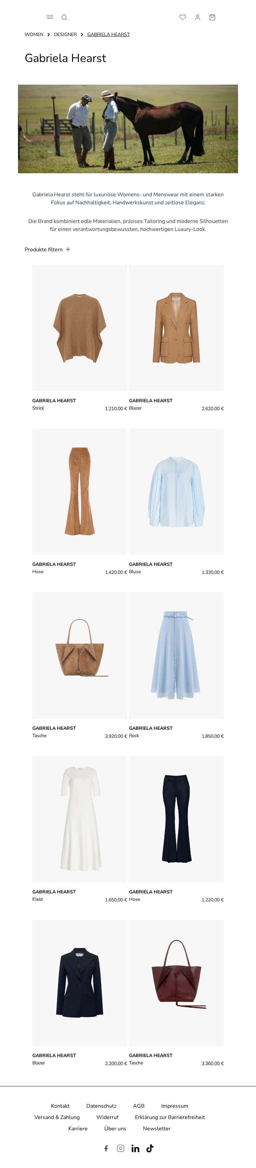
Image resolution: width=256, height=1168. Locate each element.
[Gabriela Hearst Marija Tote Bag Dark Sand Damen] (79, 655)
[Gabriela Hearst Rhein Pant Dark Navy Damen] (176, 819)
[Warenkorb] (212, 17)
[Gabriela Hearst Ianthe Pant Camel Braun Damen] (79, 492)
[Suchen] (64, 17)
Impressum (174, 1106)
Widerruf (107, 1117)
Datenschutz (101, 1106)
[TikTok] (150, 1149)
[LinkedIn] (135, 1149)
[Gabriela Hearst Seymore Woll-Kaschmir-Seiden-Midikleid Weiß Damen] (79, 819)
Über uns (115, 1128)
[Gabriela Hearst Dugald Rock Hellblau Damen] (176, 655)
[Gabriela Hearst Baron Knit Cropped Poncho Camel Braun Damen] (79, 328)
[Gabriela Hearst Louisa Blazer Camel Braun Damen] (176, 328)
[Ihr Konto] (197, 17)
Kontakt (60, 1106)
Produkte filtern (44, 249)
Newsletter (157, 1128)
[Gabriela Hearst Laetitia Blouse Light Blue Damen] (176, 492)
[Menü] (50, 17)
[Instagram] (121, 1149)
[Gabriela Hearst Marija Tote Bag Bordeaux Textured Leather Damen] (176, 983)
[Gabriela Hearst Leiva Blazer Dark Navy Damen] (79, 983)
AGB (139, 1106)
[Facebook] (106, 1149)
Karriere (78, 1128)
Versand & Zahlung (57, 1117)
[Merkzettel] (182, 17)
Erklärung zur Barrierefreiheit (170, 1117)
